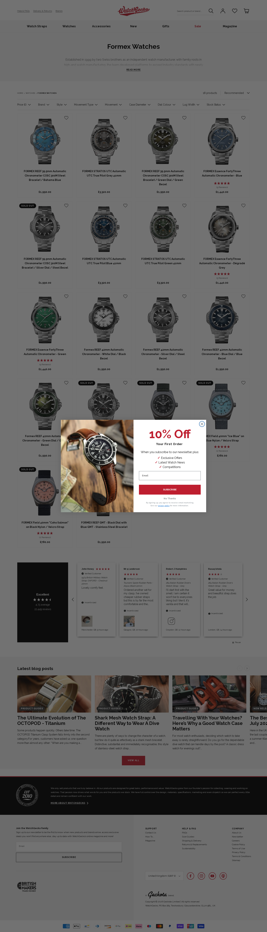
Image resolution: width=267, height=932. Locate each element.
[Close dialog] (202, 424)
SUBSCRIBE (170, 489)
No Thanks (170, 498)
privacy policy (164, 506)
